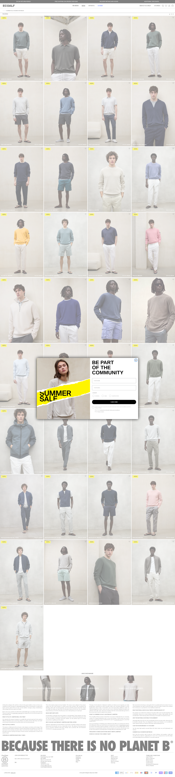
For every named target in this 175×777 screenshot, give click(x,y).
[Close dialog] (135, 360)
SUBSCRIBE (114, 402)
